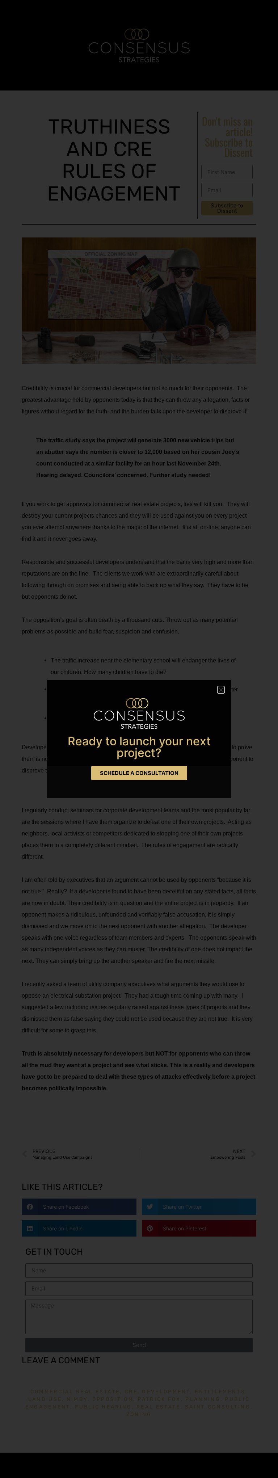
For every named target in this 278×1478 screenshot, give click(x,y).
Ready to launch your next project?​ (139, 747)
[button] (221, 689)
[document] (139, 739)
